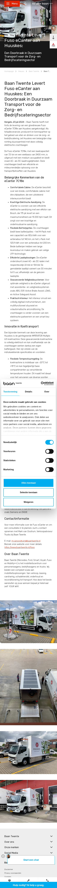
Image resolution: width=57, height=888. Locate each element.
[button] (9, 880)
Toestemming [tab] (10, 391)
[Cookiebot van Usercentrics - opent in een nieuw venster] (41, 383)
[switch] (49, 451)
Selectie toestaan (28, 492)
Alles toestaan (28, 483)
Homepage (9, 71)
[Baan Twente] (42, 3)
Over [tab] (46, 391)
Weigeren (28, 502)
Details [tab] (28, 391)
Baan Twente (34, 71)
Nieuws (21, 71)
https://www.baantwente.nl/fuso (19, 547)
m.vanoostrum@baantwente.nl (26, 541)
